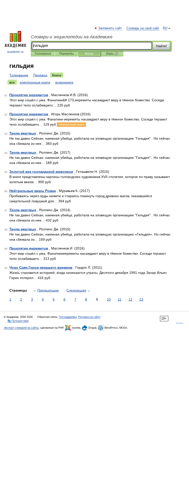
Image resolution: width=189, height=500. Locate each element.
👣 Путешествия (18, 320)
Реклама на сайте (89, 316)
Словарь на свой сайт (142, 28)
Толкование (18, 75)
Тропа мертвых (22, 133)
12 (130, 299)
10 (109, 299)
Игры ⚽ (112, 53)
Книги (89, 53)
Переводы (66, 53)
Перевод (40, 75)
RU (165, 28)
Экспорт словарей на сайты (21, 327)
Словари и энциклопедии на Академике (71, 36)
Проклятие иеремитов (28, 95)
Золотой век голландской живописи (41, 172)
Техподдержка (68, 316)
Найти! (161, 46)
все (12, 82)
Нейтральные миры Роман (32, 191)
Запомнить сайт (110, 28)
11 (119, 299)
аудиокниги (64, 82)
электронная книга (71, 124)
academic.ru (15, 52)
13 (141, 299)
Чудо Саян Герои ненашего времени (40, 267)
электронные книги (35, 82)
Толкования (42, 53)
